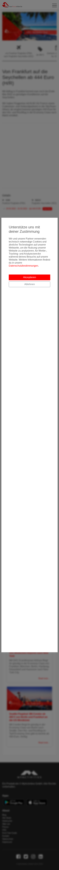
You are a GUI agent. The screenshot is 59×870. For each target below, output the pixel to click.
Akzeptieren (29, 277)
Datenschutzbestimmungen (23, 265)
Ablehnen (29, 284)
